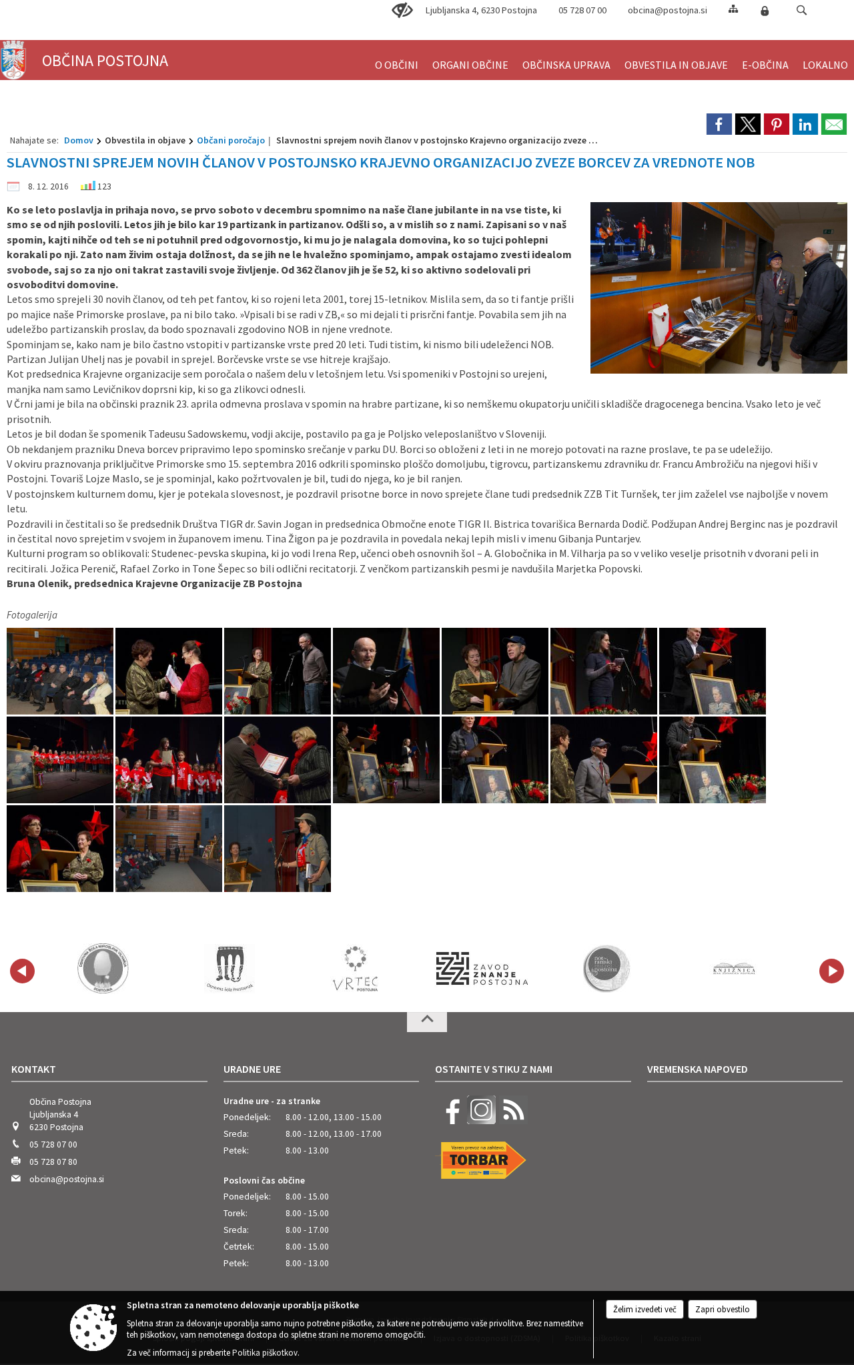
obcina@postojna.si (667, 10)
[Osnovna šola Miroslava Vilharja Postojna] (103, 969)
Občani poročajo (231, 140)
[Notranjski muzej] (608, 969)
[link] (719, 124)
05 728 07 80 (53, 1162)
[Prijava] (764, 10)
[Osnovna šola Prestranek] (229, 969)
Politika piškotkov (265, 1352)
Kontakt (33, 1068)
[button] (802, 10)
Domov (78, 140)
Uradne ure (252, 1068)
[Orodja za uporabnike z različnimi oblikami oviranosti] (402, 11)
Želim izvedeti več (645, 1309)
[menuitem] (396, 59)
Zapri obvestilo (722, 1309)
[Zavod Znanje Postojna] (482, 969)
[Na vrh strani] (427, 1022)
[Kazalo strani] (733, 8)
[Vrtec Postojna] (356, 969)
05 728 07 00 (582, 10)
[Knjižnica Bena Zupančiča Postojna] (735, 969)
